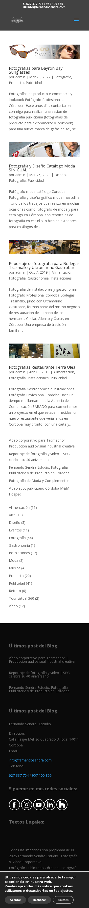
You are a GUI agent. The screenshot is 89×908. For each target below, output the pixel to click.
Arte (12, 514)
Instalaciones (61, 278)
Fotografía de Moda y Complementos (39, 480)
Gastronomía (38, 278)
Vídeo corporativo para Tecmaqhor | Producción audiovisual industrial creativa (42, 660)
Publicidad (34, 82)
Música (14, 568)
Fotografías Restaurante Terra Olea (42, 367)
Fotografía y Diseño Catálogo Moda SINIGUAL (42, 168)
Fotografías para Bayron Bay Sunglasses (36, 70)
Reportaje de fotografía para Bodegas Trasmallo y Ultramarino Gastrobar (44, 265)
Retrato (15, 590)
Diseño (60, 174)
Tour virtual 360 (21, 598)
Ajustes (63, 900)
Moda (13, 560)
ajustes (66, 891)
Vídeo (13, 606)
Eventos (15, 530)
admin (20, 77)
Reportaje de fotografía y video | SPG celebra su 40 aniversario (39, 674)
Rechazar (39, 900)
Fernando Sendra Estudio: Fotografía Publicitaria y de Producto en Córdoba (39, 689)
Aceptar (15, 900)
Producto (16, 82)
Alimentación (62, 272)
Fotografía (62, 77)
